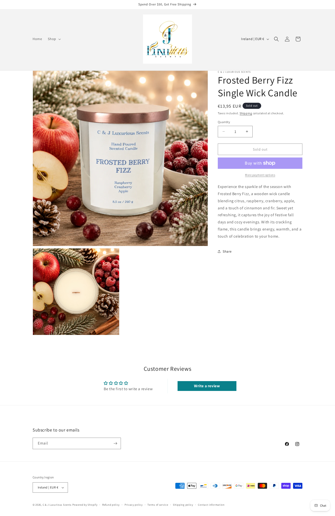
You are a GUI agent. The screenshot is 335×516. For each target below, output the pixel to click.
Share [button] (227, 251)
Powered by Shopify (85, 504)
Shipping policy (183, 504)
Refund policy (111, 504)
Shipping (246, 113)
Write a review (207, 385)
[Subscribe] (115, 443)
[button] (54, 39)
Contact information (211, 504)
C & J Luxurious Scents (57, 504)
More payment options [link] (260, 175)
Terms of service (157, 504)
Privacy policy (134, 504)
